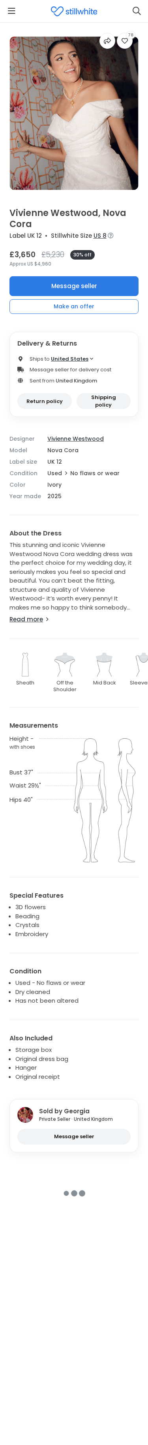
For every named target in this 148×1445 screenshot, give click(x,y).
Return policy (44, 401)
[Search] (136, 11)
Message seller (74, 286)
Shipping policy (103, 401)
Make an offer (74, 306)
